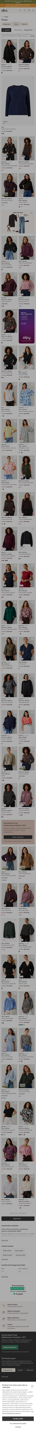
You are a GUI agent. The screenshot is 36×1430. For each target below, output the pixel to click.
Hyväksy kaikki (18, 1419)
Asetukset (18, 1427)
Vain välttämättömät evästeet (18, 1423)
